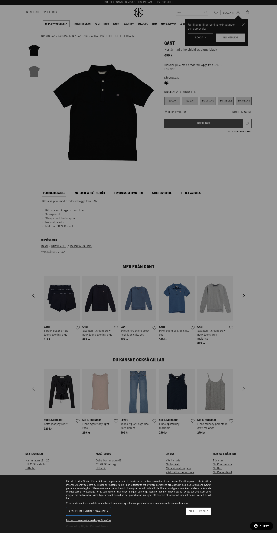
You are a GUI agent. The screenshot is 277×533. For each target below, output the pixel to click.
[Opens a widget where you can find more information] (261, 526)
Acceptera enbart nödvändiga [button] (88, 511)
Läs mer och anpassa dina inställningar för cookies (88, 520)
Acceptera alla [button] (198, 511)
